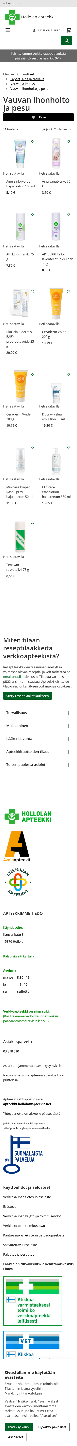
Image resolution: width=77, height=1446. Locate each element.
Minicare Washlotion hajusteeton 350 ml (56, 492)
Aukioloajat (9, 3)
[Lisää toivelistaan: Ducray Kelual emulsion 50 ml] (68, 374)
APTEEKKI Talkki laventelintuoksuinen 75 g (57, 259)
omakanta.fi (12, 677)
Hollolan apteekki (38, 17)
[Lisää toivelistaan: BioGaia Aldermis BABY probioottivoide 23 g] (33, 292)
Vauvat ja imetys (22, 84)
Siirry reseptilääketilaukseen (27, 696)
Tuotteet (27, 74)
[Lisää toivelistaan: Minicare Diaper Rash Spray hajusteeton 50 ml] (33, 447)
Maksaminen (17, 725)
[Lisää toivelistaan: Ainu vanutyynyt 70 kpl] (68, 141)
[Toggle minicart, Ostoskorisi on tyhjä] (68, 30)
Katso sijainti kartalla (18, 956)
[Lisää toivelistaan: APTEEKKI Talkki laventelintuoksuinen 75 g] (68, 214)
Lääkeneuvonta (19, 738)
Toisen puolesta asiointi (26, 764)
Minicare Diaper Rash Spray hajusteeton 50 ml (19, 492)
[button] (38, 117)
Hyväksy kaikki (19, 1427)
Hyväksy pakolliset (52, 1427)
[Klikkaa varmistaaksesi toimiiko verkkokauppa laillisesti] (38, 1301)
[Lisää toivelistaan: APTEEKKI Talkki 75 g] (33, 214)
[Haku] (66, 40)
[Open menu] (8, 30)
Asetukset (15, 1437)
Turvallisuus (16, 712)
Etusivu (8, 74)
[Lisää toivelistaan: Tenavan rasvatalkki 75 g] (33, 525)
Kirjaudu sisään (49, 30)
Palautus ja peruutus (18, 1254)
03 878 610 (11, 1051)
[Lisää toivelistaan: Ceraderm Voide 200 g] (68, 292)
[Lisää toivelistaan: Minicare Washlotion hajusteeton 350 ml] (68, 447)
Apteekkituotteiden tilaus (27, 751)
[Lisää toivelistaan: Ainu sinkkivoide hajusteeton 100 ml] (33, 141)
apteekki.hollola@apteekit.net (27, 1104)
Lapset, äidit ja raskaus (27, 79)
